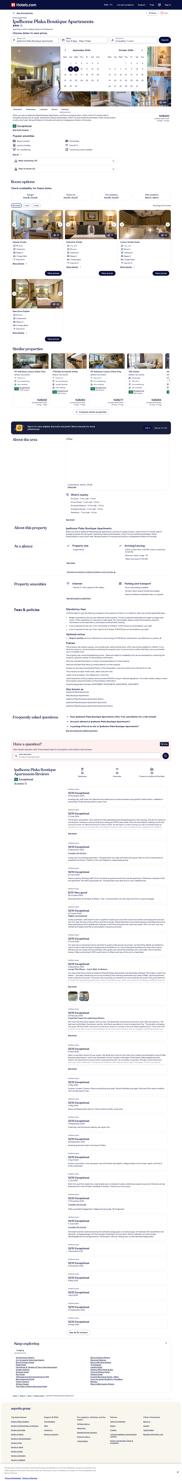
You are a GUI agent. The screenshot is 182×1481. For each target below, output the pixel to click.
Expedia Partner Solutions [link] (87, 1433)
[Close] (178, 1472)
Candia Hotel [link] (96, 1367)
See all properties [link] (25, 13)
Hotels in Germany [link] (18, 1456)
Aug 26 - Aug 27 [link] (71, 197)
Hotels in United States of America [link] (24, 1426)
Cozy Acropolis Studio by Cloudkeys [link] (106, 1379)
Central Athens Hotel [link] (100, 1372)
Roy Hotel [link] (20, 1374)
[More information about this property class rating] (21, 25)
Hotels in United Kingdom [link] (21, 1439)
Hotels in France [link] (17, 1434)
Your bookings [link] (49, 1422)
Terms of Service (29, 1478)
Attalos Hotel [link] (96, 1374)
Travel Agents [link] (82, 1441)
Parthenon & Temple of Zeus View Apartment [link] (36, 1367)
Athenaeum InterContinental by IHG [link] (32, 1377)
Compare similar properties (92, 412)
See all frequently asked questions (82, 730)
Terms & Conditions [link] (118, 1422)
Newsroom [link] (81, 1428)
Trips (152, 5)
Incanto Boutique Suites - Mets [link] (104, 1377)
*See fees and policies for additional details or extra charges (89, 572)
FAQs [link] (46, 1426)
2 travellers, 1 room (124, 41)
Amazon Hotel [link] (22, 1372)
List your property (125, 5)
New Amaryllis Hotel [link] (25, 1379)
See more (70, 519)
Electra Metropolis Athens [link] (102, 1384)
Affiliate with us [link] (83, 1424)
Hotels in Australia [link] (18, 1430)
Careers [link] (146, 1426)
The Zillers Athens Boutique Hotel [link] (31, 1386)
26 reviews (19, 783)
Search (164, 40)
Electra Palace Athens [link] (100, 1357)
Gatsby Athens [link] (23, 1369)
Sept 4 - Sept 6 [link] (152, 197)
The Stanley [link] (95, 1365)
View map (72, 487)
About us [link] (146, 1422)
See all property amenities (78, 598)
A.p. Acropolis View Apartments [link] (30, 1360)
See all (16, 154)
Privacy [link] (113, 1426)
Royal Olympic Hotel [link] (25, 1362)
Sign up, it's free (160, 428)
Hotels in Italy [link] (16, 1443)
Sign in (168, 5)
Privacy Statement (13, 1478)
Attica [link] (29, 1396)
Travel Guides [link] (148, 1430)
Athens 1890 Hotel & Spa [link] (101, 1369)
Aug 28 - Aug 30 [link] (111, 197)
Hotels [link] (15, 1396)
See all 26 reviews (21, 130)
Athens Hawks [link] (22, 1384)
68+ (165, 102)
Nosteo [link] (93, 1381)
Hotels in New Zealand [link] (20, 1422)
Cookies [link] (113, 1430)
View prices (53, 273)
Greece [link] (22, 1396)
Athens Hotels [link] (39, 1396)
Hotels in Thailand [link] (18, 1460)
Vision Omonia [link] (22, 1381)
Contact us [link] (48, 1430)
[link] (164, 13)
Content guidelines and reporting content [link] (123, 1435)
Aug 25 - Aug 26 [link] (30, 197)
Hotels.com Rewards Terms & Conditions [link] (121, 1442)
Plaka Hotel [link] (21, 1365)
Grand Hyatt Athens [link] (25, 1357)
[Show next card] (169, 380)
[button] (70, 63)
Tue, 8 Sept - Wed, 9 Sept (78, 41)
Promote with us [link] (83, 1437)
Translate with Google (77, 853)
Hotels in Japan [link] (17, 1447)
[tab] (20, 1350)
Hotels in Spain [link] (17, 1451)
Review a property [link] (51, 1434)
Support (141, 5)
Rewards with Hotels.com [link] (153, 1434)
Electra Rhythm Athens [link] (100, 1362)
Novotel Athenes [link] (98, 1360)
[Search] (165, 756)
